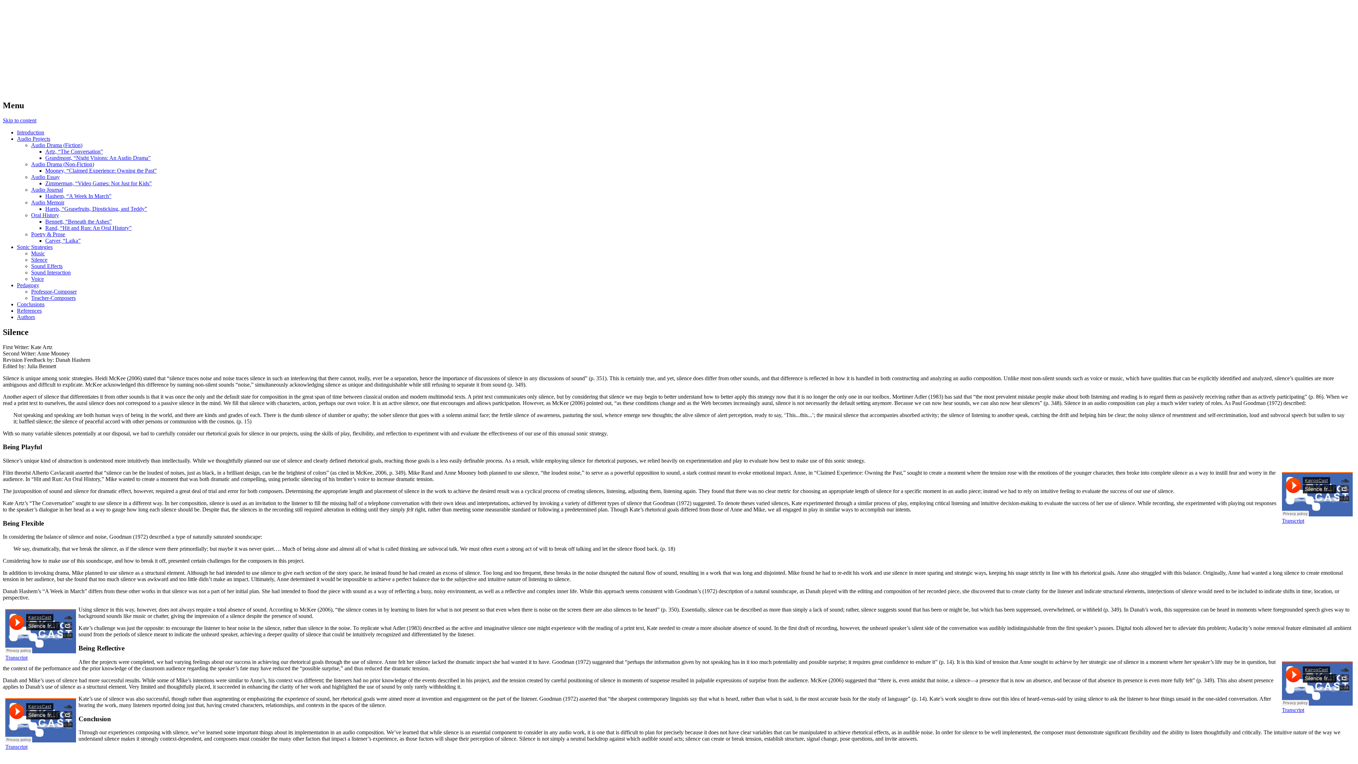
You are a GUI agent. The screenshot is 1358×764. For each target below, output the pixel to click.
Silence (39, 260)
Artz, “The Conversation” (74, 152)
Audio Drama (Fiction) (56, 145)
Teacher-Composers (53, 298)
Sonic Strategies (35, 247)
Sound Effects (47, 266)
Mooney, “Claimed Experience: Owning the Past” (101, 171)
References (29, 311)
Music (38, 253)
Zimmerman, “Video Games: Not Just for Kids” (98, 183)
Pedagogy (28, 285)
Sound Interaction (51, 273)
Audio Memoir (47, 202)
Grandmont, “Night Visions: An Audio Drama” (98, 158)
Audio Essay (45, 177)
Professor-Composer (54, 292)
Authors (26, 317)
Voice (37, 279)
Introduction (30, 132)
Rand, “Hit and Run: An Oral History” (88, 228)
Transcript (1293, 521)
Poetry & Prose (48, 234)
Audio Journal (47, 190)
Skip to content (19, 120)
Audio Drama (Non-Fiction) (62, 164)
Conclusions (31, 304)
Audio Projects (33, 139)
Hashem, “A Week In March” (78, 196)
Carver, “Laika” (63, 241)
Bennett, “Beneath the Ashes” (78, 222)
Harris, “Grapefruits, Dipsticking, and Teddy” (96, 209)
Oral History (45, 215)
